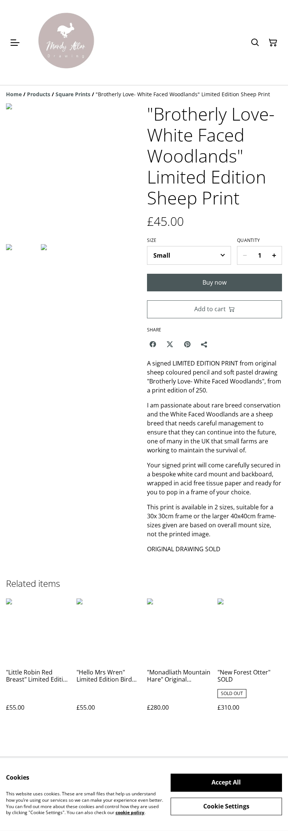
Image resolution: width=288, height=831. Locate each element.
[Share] (204, 344)
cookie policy (130, 812)
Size (151, 240)
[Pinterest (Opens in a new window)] (187, 344)
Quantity (248, 240)
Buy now (214, 282)
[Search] (255, 42)
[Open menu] (15, 42)
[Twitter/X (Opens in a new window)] (170, 344)
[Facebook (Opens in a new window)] (152, 344)
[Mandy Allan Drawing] (66, 42)
